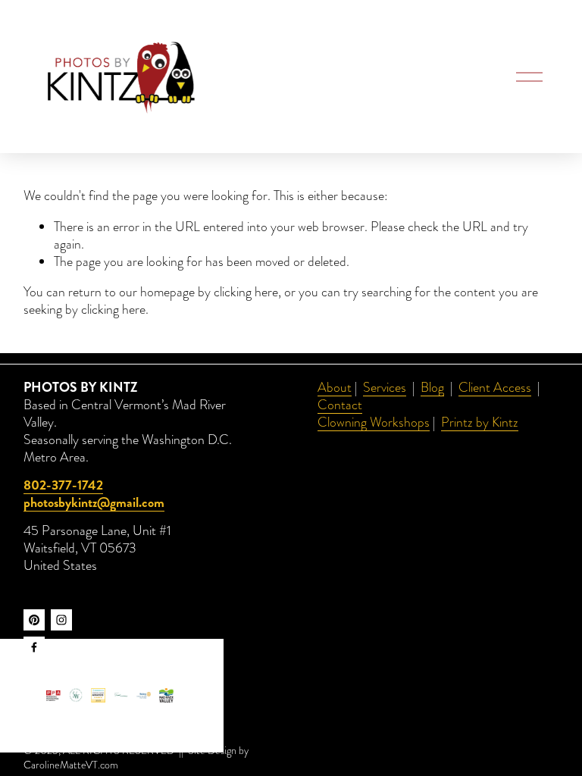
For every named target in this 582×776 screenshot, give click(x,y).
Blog (432, 387)
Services (384, 387)
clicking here (246, 292)
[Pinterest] (34, 619)
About (335, 387)
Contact (340, 405)
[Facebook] (34, 647)
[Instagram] (61, 619)
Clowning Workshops (374, 422)
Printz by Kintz (479, 422)
